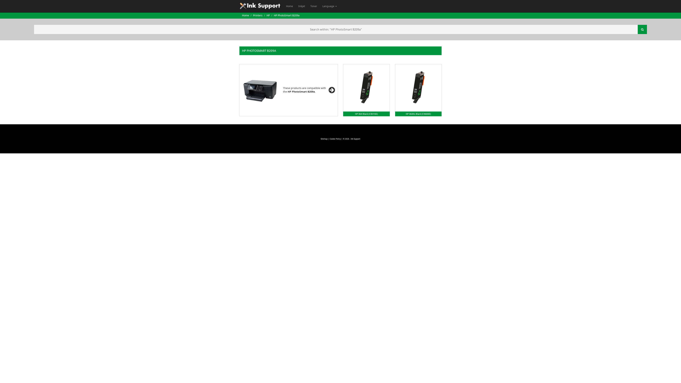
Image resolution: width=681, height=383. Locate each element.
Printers (257, 15)
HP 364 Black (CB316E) (366, 113)
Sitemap (324, 139)
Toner (313, 6)
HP (268, 15)
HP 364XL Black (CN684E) (418, 113)
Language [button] (328, 6)
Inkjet (301, 6)
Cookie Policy (335, 139)
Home (289, 6)
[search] (642, 29)
